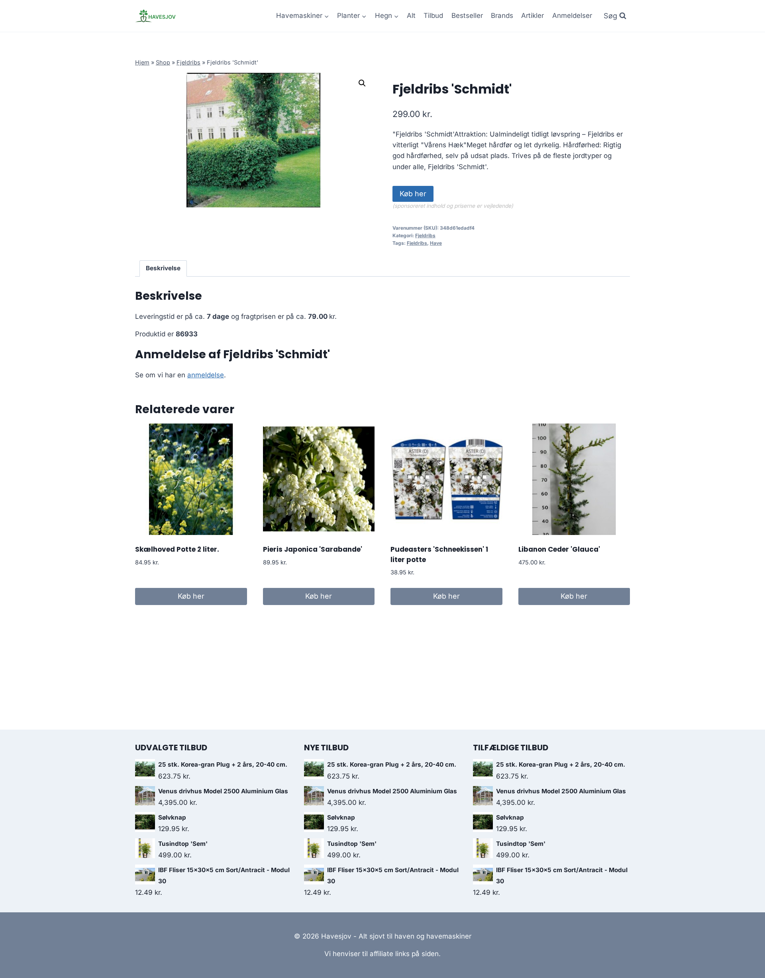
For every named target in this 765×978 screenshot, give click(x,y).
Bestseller (467, 16)
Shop (163, 62)
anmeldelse (205, 375)
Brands (502, 16)
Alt (411, 16)
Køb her (413, 193)
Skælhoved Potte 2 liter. (177, 549)
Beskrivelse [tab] (163, 268)
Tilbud (433, 16)
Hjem (142, 62)
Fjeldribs (188, 62)
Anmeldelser (572, 16)
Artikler (532, 16)
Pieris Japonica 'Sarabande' (312, 549)
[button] (362, 83)
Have (436, 243)
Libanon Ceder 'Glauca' (559, 549)
